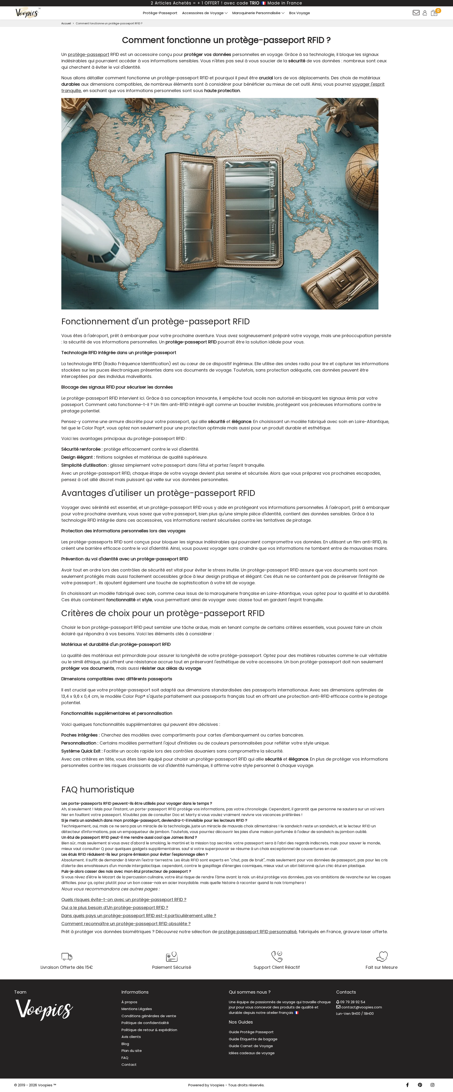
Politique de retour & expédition (149, 1029)
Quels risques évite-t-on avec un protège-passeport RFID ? (123, 899)
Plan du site (132, 1050)
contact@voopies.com (361, 1007)
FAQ (125, 1057)
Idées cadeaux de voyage (252, 1052)
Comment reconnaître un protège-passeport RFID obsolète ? (126, 924)
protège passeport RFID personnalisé (257, 932)
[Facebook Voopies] (407, 1085)
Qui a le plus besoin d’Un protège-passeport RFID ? (114, 907)
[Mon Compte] (425, 13)
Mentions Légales (137, 1008)
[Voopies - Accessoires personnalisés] (27, 12)
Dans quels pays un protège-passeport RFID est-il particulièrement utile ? (138, 915)
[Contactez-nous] (416, 14)
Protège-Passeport (160, 12)
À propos (129, 1001)
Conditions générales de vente (149, 1015)
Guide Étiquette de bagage (253, 1039)
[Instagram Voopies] (432, 1085)
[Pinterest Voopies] (420, 1085)
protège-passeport (88, 54)
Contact (129, 1064)
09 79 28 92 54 (352, 1001)
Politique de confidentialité (145, 1022)
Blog (125, 1043)
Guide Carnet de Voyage (251, 1045)
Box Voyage (299, 12)
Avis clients (131, 1036)
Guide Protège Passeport (251, 1031)
